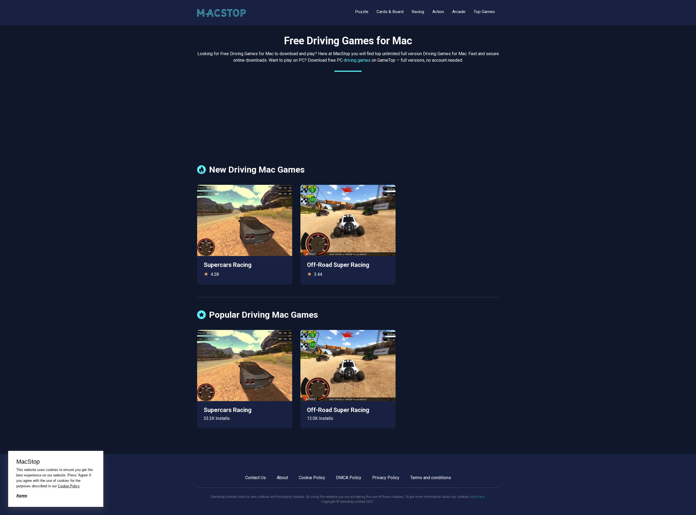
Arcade (458, 11)
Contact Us (255, 477)
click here (477, 497)
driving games (357, 60)
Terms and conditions (430, 477)
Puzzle (361, 11)
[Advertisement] (348, 114)
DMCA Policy (348, 477)
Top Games (484, 11)
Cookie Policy (312, 477)
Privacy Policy (385, 477)
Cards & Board (390, 11)
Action (438, 11)
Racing (418, 11)
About (282, 477)
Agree (21, 495)
